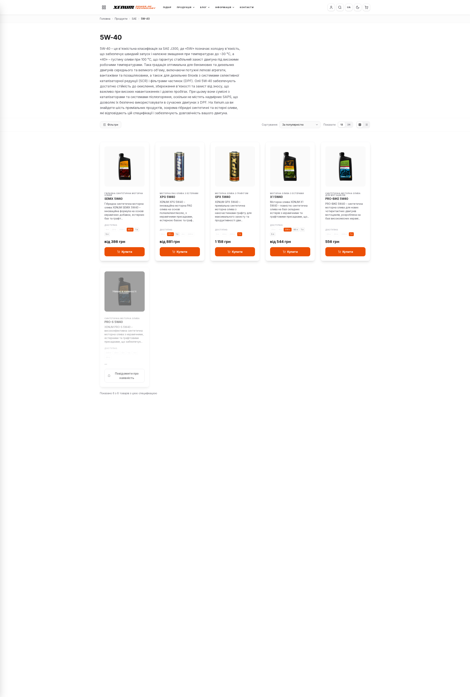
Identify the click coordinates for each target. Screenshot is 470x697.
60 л (130, 229)
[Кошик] (366, 7)
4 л (107, 229)
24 (348, 124)
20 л (114, 229)
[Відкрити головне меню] (104, 7)
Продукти (121, 18)
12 (341, 124)
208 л (122, 229)
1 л (136, 229)
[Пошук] (340, 7)
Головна (105, 18)
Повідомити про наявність (127, 376)
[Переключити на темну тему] (357, 7)
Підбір (167, 7)
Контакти (247, 7)
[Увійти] (331, 7)
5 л (107, 234)
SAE (134, 18)
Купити (127, 252)
